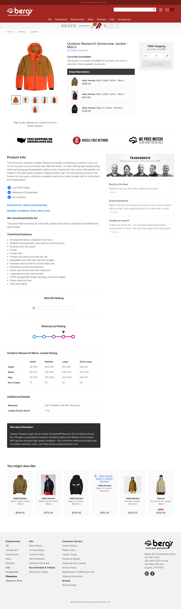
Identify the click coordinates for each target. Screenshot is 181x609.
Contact (70, 545)
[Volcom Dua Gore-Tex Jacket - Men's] (161, 484)
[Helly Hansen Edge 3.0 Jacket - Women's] (76, 110)
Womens (101, 19)
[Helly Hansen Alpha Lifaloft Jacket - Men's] (76, 82)
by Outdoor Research (77, 50)
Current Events (36, 554)
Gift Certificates (37, 558)
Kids (112, 19)
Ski (49, 19)
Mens (90, 19)
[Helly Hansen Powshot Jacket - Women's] (132, 484)
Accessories (124, 19)
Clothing (22, 31)
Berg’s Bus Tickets (38, 571)
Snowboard (61, 19)
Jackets (34, 31)
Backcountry (77, 19)
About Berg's (35, 545)
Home (10, 31)
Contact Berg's (37, 550)
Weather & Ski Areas (39, 563)
